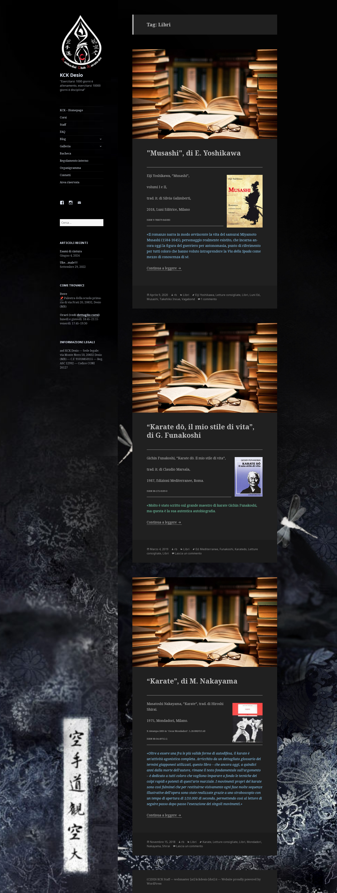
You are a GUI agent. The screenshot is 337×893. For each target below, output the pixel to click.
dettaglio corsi (88, 315)
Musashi (152, 299)
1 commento (209, 299)
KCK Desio (71, 75)
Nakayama (154, 846)
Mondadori (254, 842)
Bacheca (65, 153)
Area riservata (69, 182)
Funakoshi (226, 549)
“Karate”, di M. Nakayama (192, 680)
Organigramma (70, 168)
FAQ (62, 132)
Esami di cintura (71, 251)
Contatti (65, 175)
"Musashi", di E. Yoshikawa (194, 152)
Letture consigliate (228, 295)
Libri (186, 295)
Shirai (166, 846)
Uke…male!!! (69, 262)
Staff (63, 125)
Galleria (65, 146)
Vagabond (188, 299)
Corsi (63, 117)
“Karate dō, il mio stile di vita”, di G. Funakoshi (201, 431)
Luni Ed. (255, 295)
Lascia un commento (188, 553)
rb (175, 295)
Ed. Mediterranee (207, 549)
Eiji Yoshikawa (204, 295)
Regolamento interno (74, 161)
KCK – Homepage (71, 110)
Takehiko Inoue (170, 299)
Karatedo (241, 549)
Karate (207, 842)
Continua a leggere (164, 268)
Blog (63, 139)
